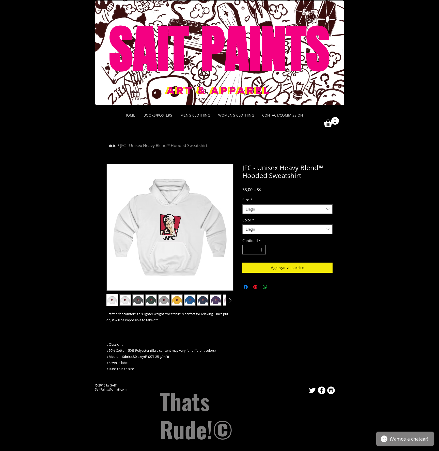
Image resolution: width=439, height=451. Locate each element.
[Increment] (262, 249)
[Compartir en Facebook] (246, 287)
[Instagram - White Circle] (331, 390)
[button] (331, 122)
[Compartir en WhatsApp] (265, 287)
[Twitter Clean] (312, 390)
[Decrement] (246, 249)
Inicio (111, 145)
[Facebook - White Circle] (321, 390)
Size (247, 200)
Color (248, 220)
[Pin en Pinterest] (255, 287)
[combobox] (287, 209)
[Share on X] (275, 287)
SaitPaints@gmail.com (111, 389)
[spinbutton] (254, 249)
